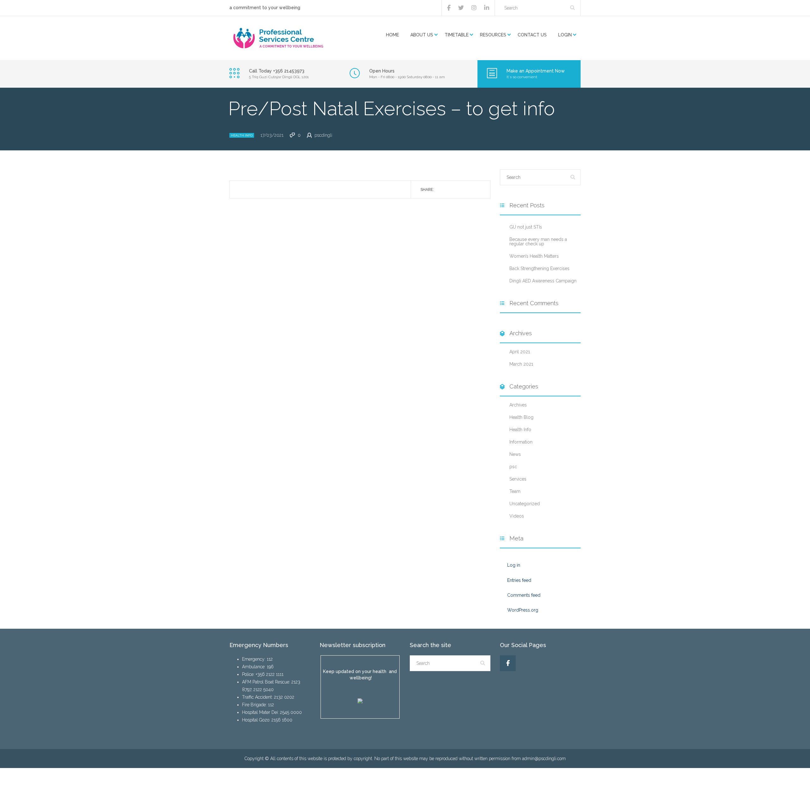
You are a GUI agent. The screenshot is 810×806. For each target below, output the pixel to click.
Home (392, 34)
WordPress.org (522, 610)
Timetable (457, 34)
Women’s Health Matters (534, 256)
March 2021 (521, 364)
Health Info (241, 135)
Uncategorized (524, 503)
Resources (493, 34)
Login (565, 34)
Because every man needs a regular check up (538, 241)
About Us (421, 34)
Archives (518, 404)
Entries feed (519, 580)
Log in (513, 565)
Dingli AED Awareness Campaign (542, 280)
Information (521, 441)
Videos (516, 516)
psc (513, 466)
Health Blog (521, 417)
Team (514, 491)
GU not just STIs (525, 227)
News (515, 454)
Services (517, 479)
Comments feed (523, 595)
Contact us (532, 34)
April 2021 (519, 351)
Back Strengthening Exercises (539, 268)
